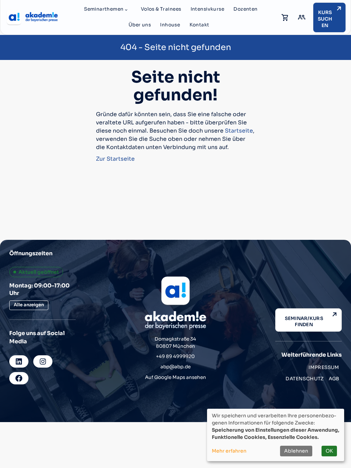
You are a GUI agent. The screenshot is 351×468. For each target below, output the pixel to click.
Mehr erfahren (229, 451)
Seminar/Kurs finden (304, 322)
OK (329, 451)
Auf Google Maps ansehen (175, 377)
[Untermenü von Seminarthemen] (126, 9)
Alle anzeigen (29, 305)
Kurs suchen (325, 19)
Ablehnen (296, 451)
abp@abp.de (175, 367)
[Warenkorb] (285, 17)
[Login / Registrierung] (301, 17)
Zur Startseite (115, 158)
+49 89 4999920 (175, 356)
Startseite (239, 130)
